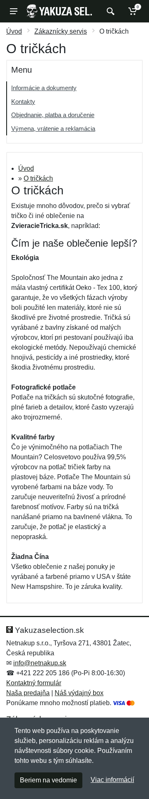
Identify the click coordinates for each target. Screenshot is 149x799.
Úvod (14, 31)
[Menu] (13, 11)
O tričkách (38, 178)
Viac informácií (112, 779)
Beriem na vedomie (48, 780)
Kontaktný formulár (33, 682)
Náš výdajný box (79, 692)
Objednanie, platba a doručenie (52, 114)
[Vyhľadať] (109, 11)
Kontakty (23, 101)
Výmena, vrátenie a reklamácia (53, 128)
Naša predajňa (28, 692)
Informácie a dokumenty (44, 87)
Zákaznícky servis (60, 31)
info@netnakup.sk (39, 663)
